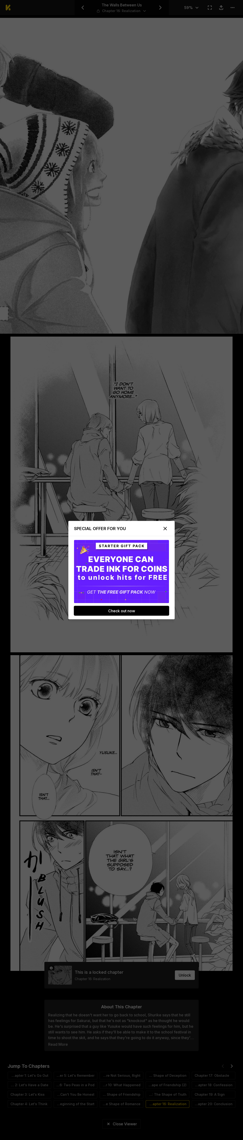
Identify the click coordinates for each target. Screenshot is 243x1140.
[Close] (165, 528)
